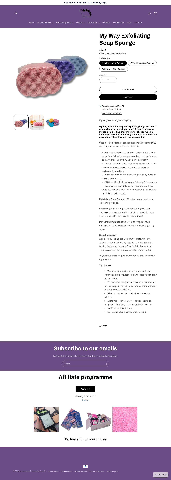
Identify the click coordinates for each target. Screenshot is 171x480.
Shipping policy (113, 471)
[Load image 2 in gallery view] (37, 122)
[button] (16, 13)
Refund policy (66, 471)
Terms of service (80, 471)
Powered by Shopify (37, 471)
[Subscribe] (106, 364)
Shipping (103, 54)
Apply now (85, 389)
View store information (112, 113)
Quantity (103, 75)
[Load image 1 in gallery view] (21, 122)
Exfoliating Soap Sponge (142, 63)
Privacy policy (53, 471)
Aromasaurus (25, 471)
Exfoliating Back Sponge (113, 69)
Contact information (97, 471)
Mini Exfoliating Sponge (113, 63)
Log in (85, 400)
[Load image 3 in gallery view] (53, 122)
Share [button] (104, 326)
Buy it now (128, 97)
